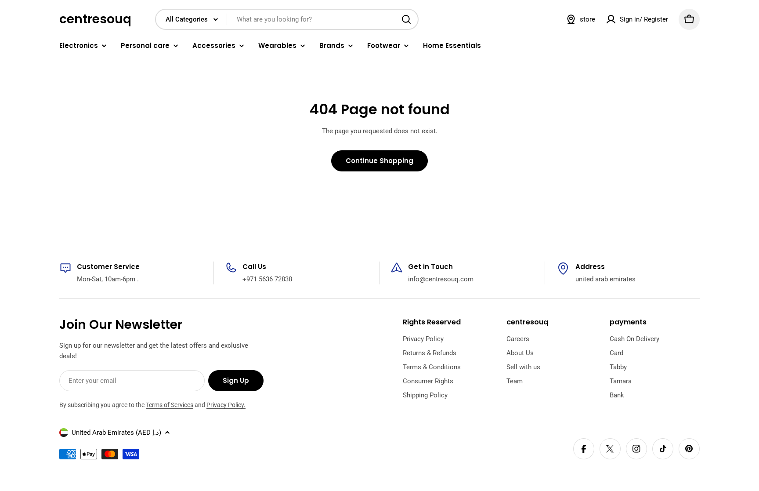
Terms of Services (169, 404)
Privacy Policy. (226, 404)
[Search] (406, 19)
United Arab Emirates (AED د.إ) (116, 432)
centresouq (95, 19)
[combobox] (287, 19)
